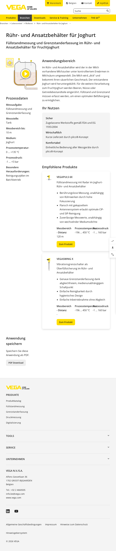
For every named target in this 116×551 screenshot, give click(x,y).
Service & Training (59, 17)
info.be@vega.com (15, 493)
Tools (10, 436)
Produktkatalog (13, 400)
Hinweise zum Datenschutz (74, 524)
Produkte (11, 17)
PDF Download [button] (15, 362)
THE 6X (95, 17)
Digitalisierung (13, 422)
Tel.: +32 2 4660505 (15, 489)
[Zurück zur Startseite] (17, 387)
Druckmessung (13, 417)
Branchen (25, 17)
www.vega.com (13, 497)
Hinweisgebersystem (16, 532)
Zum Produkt (66, 244)
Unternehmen (79, 17)
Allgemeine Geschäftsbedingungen (24, 524)
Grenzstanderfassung (17, 411)
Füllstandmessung (15, 406)
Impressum (51, 524)
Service (10, 447)
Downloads (39, 17)
